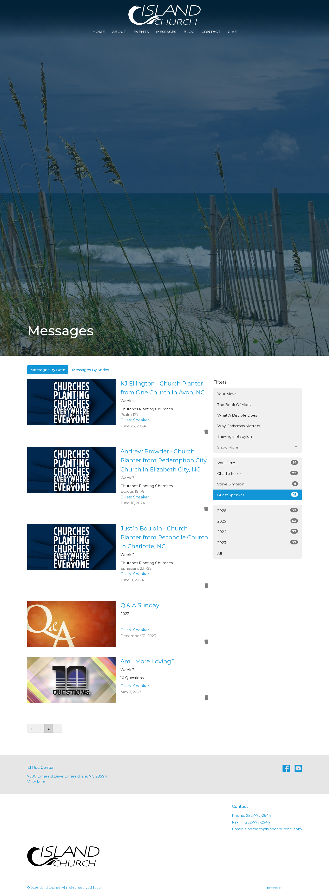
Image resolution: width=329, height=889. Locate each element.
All (219, 553)
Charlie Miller (256, 473)
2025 (256, 521)
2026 (256, 510)
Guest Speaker (256, 494)
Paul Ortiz (256, 462)
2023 (256, 542)
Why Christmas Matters (238, 426)
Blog (189, 31)
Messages (166, 31)
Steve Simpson (256, 484)
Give (232, 31)
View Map (36, 781)
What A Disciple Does (237, 415)
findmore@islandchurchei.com (273, 829)
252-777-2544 (258, 815)
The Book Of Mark (234, 404)
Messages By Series (90, 369)
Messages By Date (47, 369)
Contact (211, 31)
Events (141, 31)
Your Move (227, 394)
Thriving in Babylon (234, 436)
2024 (256, 531)
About (119, 31)
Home (98, 31)
